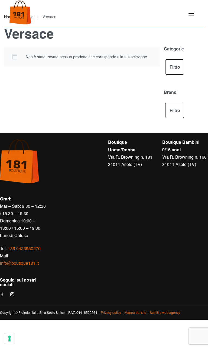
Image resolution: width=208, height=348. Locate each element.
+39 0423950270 (24, 248)
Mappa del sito (135, 312)
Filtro (175, 67)
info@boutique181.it (19, 263)
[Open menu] (191, 13)
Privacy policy (111, 312)
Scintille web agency (165, 312)
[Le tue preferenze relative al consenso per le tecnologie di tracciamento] (9, 338)
